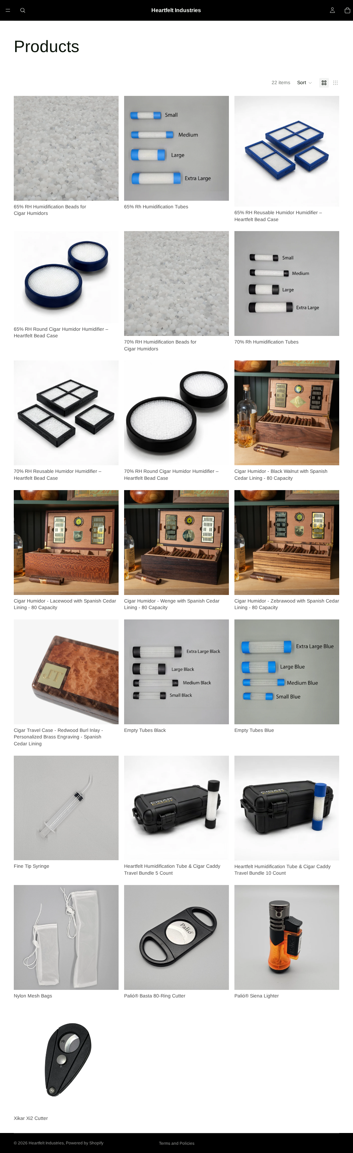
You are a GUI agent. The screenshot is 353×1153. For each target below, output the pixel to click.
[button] (304, 82)
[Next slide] (329, 151)
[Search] (22, 10)
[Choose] (108, 190)
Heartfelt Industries (46, 1143)
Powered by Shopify (84, 1143)
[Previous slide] (244, 151)
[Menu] (8, 10)
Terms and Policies (176, 1143)
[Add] (108, 850)
